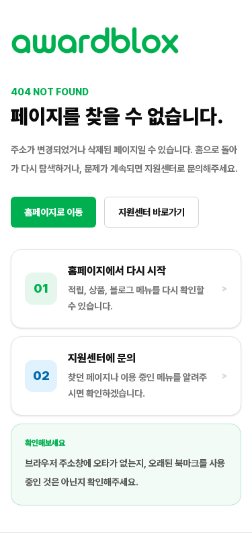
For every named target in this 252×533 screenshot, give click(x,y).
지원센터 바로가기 (151, 212)
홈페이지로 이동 (53, 212)
